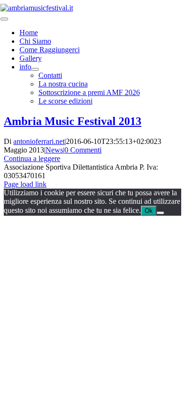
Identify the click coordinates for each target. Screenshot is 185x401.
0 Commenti (83, 150)
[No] (160, 212)
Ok (149, 210)
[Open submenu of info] (35, 69)
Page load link (25, 184)
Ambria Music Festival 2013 (72, 121)
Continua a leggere (32, 158)
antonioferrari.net (39, 141)
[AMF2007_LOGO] (36, 8)
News (54, 150)
